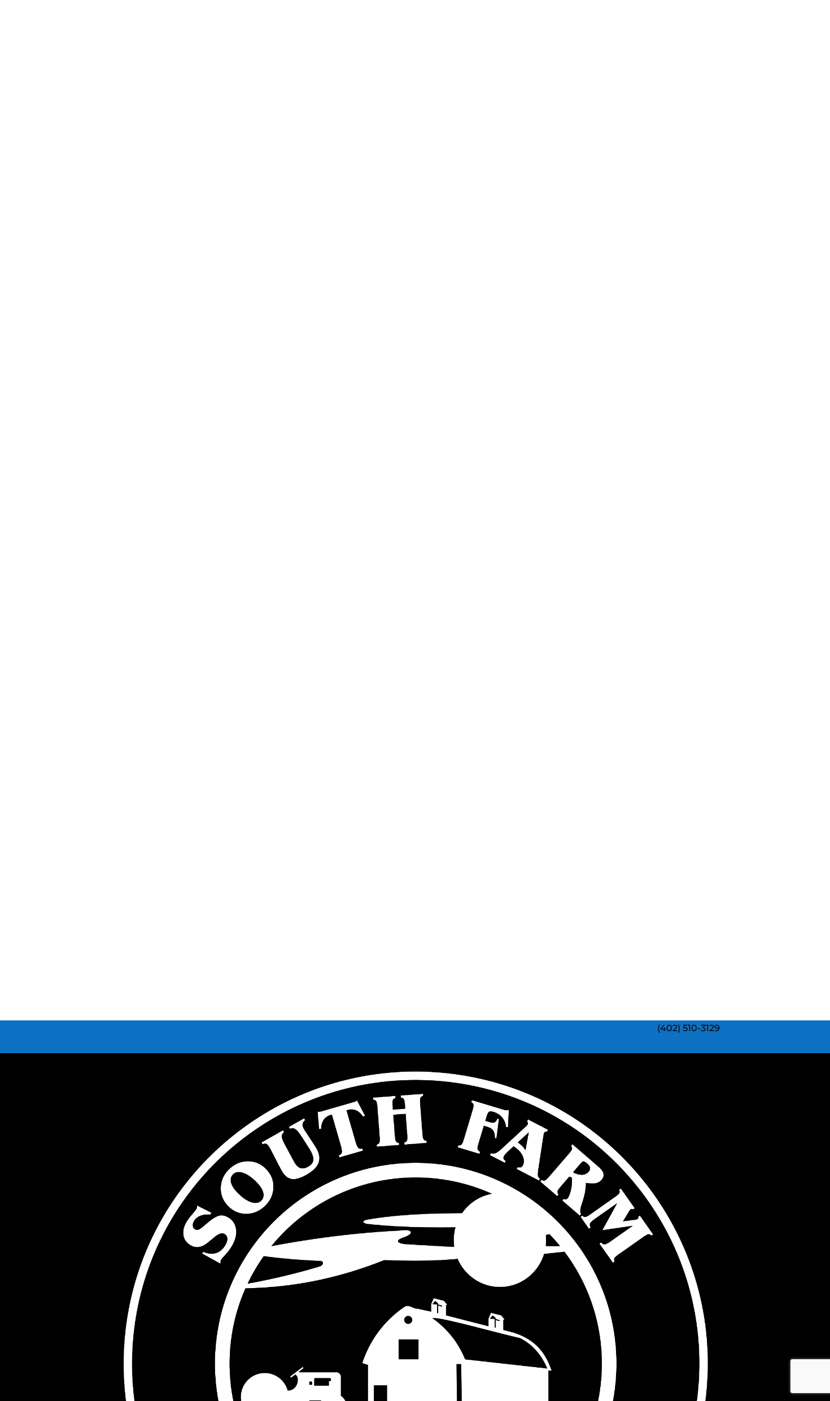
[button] (137, 1028)
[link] (688, 1028)
